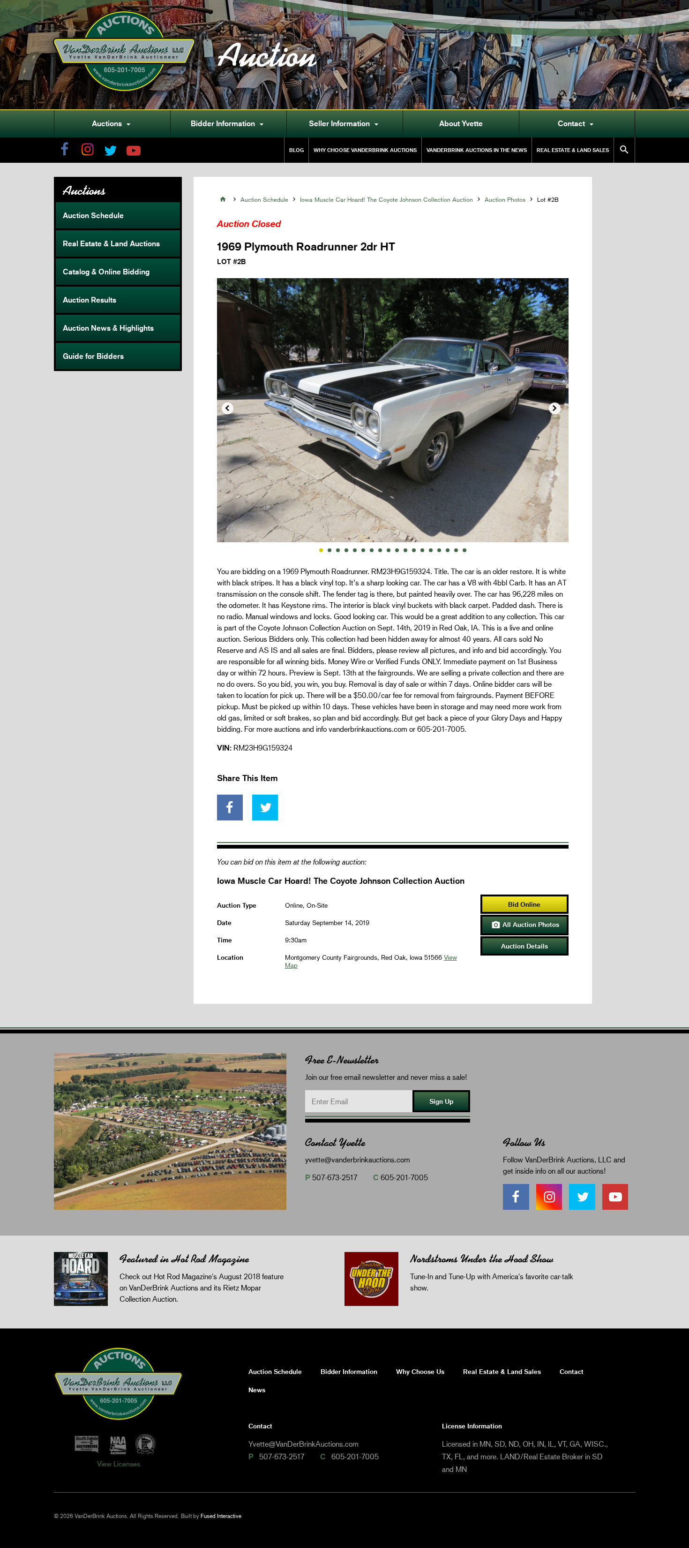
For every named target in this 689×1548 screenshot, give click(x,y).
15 (439, 550)
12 (414, 550)
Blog (296, 150)
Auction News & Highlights (108, 328)
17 (456, 550)
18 (464, 550)
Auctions (112, 124)
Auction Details (524, 946)
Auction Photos (505, 199)
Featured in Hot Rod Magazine (184, 1259)
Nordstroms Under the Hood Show (481, 1259)
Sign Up (441, 1101)
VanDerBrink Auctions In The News (477, 150)
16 (447, 550)
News (256, 1390)
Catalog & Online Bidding (106, 271)
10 (397, 550)
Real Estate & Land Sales (573, 150)
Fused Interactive (221, 1515)
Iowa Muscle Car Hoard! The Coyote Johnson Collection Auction (386, 199)
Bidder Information (228, 124)
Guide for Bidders (93, 356)
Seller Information (345, 124)
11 (405, 550)
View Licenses (118, 1463)
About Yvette (461, 123)
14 (431, 550)
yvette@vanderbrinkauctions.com (357, 1159)
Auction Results (89, 299)
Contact (577, 124)
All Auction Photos (525, 925)
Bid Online (524, 904)
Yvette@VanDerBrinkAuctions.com (303, 1443)
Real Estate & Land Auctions (111, 243)
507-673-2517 (334, 1177)
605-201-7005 (404, 1177)
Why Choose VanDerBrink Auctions (365, 150)
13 (422, 550)
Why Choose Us (420, 1371)
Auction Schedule (93, 215)
